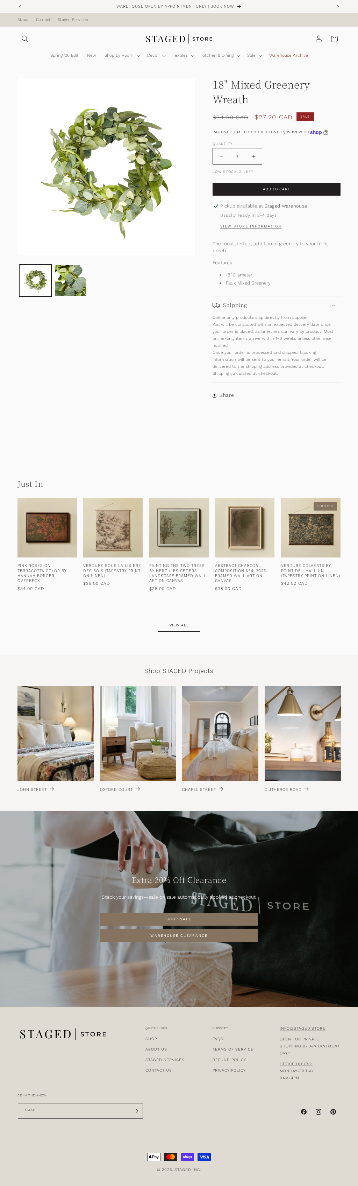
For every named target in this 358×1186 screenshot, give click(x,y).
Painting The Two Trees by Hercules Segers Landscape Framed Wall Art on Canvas (177, 573)
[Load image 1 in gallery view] (35, 281)
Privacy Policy (229, 1070)
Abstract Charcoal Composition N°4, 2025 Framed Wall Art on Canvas (240, 573)
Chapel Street (199, 789)
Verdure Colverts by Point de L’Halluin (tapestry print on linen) (310, 570)
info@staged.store (302, 1028)
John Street (32, 789)
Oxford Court (116, 789)
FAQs (218, 1039)
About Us (156, 1049)
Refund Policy (229, 1060)
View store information (250, 226)
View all (179, 625)
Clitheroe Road (283, 789)
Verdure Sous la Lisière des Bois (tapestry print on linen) (112, 570)
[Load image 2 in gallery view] (71, 281)
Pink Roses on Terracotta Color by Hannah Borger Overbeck (42, 573)
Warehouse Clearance (179, 936)
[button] (25, 39)
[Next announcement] (338, 6)
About (23, 19)
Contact (43, 19)
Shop (151, 1039)
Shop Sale (179, 919)
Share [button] (227, 395)
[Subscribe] (135, 1111)
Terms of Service (233, 1049)
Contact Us (158, 1070)
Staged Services (73, 19)
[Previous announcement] (20, 6)
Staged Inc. (187, 1169)
